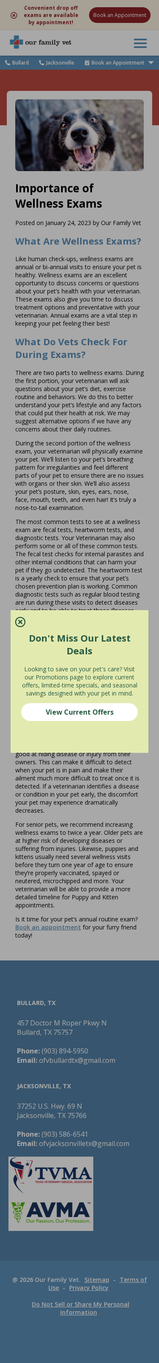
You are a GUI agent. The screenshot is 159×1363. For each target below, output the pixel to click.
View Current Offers (80, 712)
